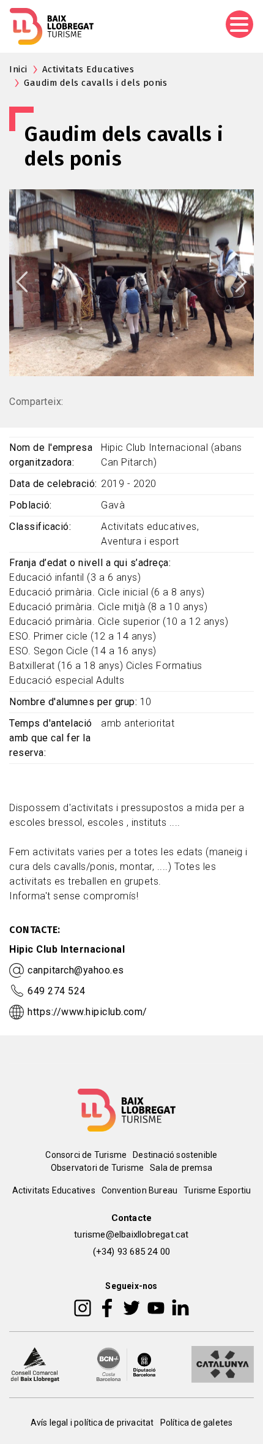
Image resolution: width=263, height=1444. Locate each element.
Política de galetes (196, 1422)
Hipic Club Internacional (67, 949)
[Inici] (52, 26)
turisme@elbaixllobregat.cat (131, 1234)
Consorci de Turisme (86, 1155)
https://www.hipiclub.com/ (87, 1012)
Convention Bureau (139, 1190)
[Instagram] (82, 1307)
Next (241, 282)
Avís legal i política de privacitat (92, 1422)
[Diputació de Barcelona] (126, 1363)
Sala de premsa (181, 1168)
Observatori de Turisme (97, 1168)
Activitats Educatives (88, 69)
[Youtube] (156, 1307)
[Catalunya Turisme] (222, 1363)
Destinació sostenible (175, 1155)
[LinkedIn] (180, 1307)
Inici (18, 69)
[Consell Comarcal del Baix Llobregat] (35, 1363)
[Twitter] (131, 1307)
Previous (22, 282)
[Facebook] (107, 1307)
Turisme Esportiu (217, 1190)
